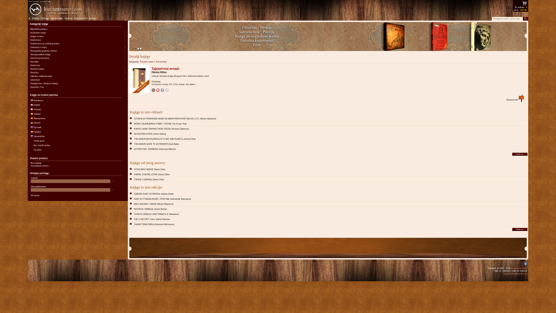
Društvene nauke (38, 32)
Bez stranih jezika (42, 145)
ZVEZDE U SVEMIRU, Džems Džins (149, 179)
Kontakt (92, 18)
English (37, 104)
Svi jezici (38, 149)
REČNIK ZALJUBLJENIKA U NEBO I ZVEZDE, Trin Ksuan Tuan (160, 123)
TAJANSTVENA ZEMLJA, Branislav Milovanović (154, 224)
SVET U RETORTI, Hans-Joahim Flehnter (152, 219)
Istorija (265, 28)
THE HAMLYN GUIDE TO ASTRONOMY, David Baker (156, 144)
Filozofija (249, 28)
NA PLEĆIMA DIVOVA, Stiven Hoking (150, 133)
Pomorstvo (35, 65)
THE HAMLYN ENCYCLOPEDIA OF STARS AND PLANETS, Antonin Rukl (165, 139)
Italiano (37, 113)
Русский (37, 127)
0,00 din (523, 10)
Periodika (34, 61)
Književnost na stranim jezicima (44, 43)
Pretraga (45, 18)
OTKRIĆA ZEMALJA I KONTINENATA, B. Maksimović (156, 214)
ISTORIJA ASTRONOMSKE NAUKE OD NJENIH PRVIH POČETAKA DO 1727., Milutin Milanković (175, 118)
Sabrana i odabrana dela (41, 76)
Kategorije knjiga (39, 24)
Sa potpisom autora (40, 165)
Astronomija (161, 61)
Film (256, 45)
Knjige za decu (37, 36)
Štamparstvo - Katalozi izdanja (44, 83)
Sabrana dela (249, 32)
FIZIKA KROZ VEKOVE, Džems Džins (149, 169)
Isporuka (68, 18)
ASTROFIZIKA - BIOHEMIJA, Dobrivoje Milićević (155, 149)
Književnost (35, 40)
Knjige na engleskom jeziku (256, 36)
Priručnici (34, 72)
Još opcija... (36, 195)
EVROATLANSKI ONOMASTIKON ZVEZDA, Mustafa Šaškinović (161, 128)
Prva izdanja (36, 163)
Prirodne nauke (147, 61)
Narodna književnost (256, 41)
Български (38, 100)
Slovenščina (39, 136)
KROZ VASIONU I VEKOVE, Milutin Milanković (154, 204)
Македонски (39, 118)
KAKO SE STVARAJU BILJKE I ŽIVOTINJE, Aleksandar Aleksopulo (162, 199)
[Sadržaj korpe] (524, 3)
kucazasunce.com (519, 268)
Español (37, 131)
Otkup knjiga (56, 18)
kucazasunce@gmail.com (515, 273)
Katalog (35, 18)
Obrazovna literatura (39, 58)
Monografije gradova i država (43, 50)
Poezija (268, 32)
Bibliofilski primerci (38, 29)
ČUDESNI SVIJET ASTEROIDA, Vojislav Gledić (154, 193)
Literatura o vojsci (38, 47)
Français (37, 109)
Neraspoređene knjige (40, 54)
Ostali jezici (39, 140)
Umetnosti (35, 79)
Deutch (37, 122)
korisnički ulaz (45, 1)
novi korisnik (34, 1)
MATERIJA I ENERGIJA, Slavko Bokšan (150, 209)
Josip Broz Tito (37, 87)
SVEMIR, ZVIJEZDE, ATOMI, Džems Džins (152, 174)
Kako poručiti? (80, 18)
